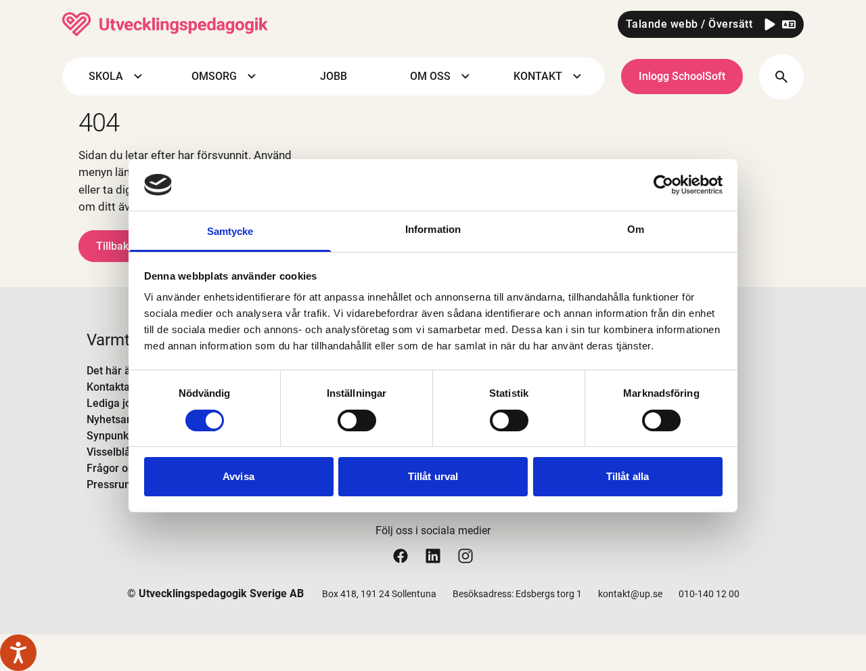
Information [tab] (433, 229)
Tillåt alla (627, 476)
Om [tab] (635, 229)
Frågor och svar (125, 468)
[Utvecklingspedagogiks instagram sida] (465, 555)
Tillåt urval (433, 476)
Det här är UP (119, 370)
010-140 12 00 (709, 593)
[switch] (357, 420)
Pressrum (110, 484)
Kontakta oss (118, 387)
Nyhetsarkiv (115, 419)
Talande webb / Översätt (689, 24)
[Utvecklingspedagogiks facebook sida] (400, 555)
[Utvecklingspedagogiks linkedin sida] (433, 555)
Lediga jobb (115, 403)
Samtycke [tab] (230, 231)
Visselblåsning (122, 452)
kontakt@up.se (630, 593)
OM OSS (430, 76)
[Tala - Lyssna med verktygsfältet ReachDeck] (18, 652)
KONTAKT (538, 76)
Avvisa (238, 476)
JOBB (333, 76)
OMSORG (214, 76)
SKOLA (106, 76)
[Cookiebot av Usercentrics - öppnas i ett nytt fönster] (663, 185)
